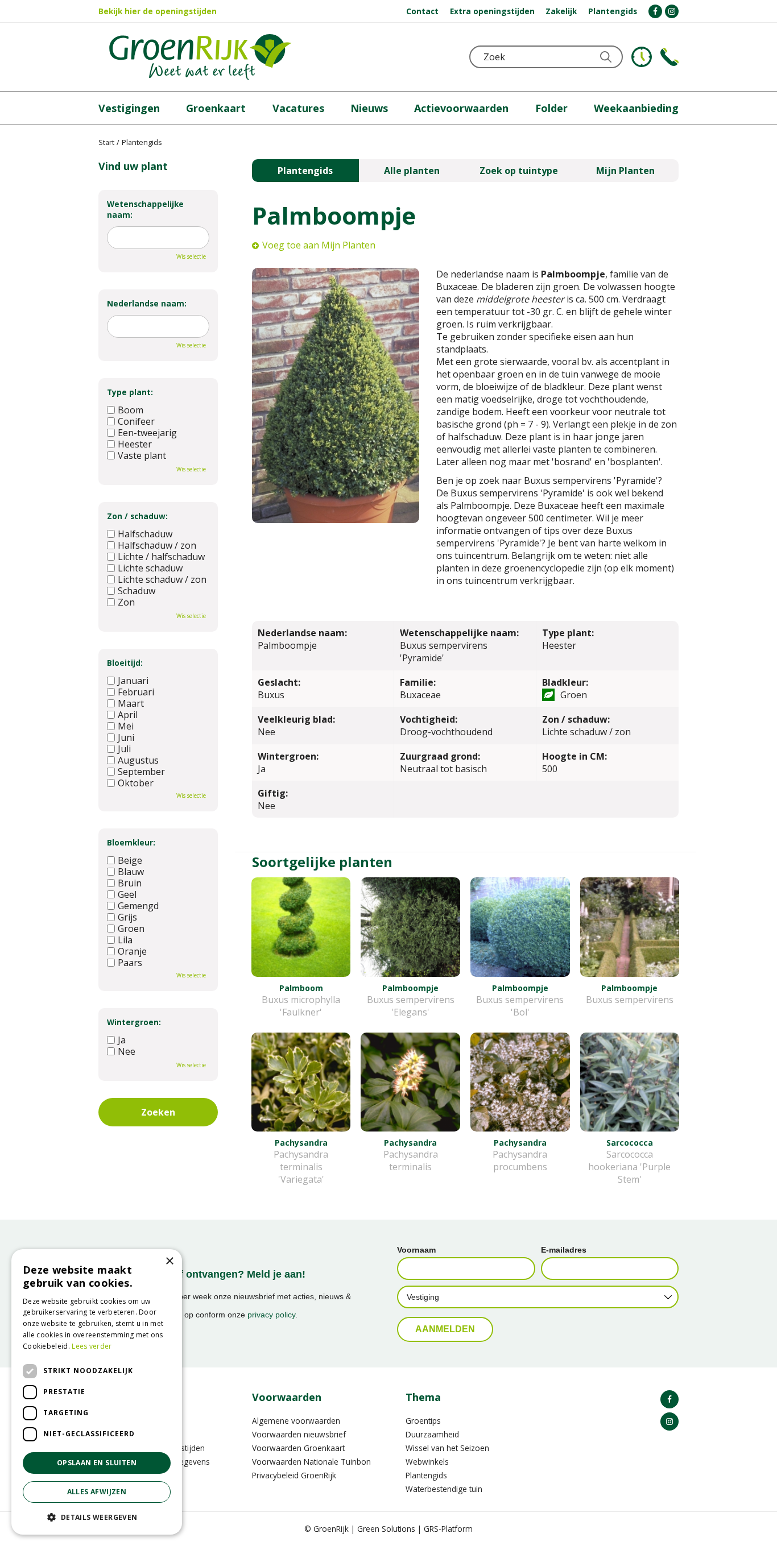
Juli (124, 749)
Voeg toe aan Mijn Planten (318, 245)
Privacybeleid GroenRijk (294, 1475)
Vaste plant (142, 455)
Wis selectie (191, 256)
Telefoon (669, 56)
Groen (131, 928)
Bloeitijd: (125, 662)
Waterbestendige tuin (444, 1488)
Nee (126, 1051)
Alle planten (412, 170)
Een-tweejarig (147, 433)
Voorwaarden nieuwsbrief (299, 1434)
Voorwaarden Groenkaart (298, 1448)
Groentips (423, 1420)
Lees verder (91, 1346)
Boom (130, 410)
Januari (133, 681)
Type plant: (130, 392)
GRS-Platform (448, 1528)
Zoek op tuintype (519, 170)
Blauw (131, 872)
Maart (131, 703)
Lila (125, 940)
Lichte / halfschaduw (161, 557)
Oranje (132, 951)
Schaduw (136, 591)
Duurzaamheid (432, 1434)
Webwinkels (427, 1461)
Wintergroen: (134, 1022)
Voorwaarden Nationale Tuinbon (311, 1461)
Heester (135, 444)
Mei (126, 726)
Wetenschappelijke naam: (145, 209)
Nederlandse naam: (147, 303)
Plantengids (305, 170)
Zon (126, 602)
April (128, 715)
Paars (130, 963)
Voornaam (416, 1249)
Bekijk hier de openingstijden (157, 11)
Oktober (136, 783)
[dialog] (96, 1392)
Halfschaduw (145, 534)
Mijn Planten (625, 170)
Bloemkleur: (131, 842)
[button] (97, 1516)
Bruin (130, 883)
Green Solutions (386, 1528)
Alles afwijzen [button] (97, 1492)
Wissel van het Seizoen (447, 1448)
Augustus (138, 760)
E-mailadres (563, 1249)
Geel (127, 894)
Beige (130, 860)
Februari (136, 692)
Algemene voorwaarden (296, 1420)
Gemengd (138, 906)
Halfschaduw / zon (157, 545)
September (141, 772)
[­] (655, 11)
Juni (126, 737)
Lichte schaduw (150, 568)
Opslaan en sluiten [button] (97, 1463)
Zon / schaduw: (137, 516)
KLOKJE (641, 56)
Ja (122, 1040)
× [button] (169, 1261)
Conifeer (136, 421)
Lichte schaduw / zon (162, 579)
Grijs (127, 917)
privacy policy (271, 1314)
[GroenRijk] (200, 57)
